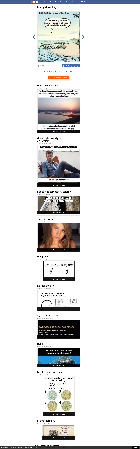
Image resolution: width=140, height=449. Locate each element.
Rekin (40, 344)
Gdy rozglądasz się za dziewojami (49, 140)
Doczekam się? (45, 286)
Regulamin (43, 445)
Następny (69, 71)
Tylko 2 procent (46, 219)
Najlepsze (75, 2)
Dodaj (45, 2)
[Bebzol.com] (35, 2)
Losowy (59, 71)
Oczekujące (59, 2)
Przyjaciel (42, 256)
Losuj (51, 2)
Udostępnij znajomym (72, 66)
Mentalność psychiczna (50, 372)
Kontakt (36, 445)
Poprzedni (49, 71)
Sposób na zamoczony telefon (54, 192)
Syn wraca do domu (48, 315)
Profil (83, 2)
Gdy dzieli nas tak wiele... (50, 85)
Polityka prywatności (53, 445)
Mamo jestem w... (47, 421)
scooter (53, 10)
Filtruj (67, 2)
